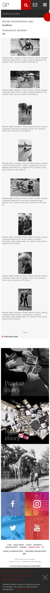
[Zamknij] (45, 577)
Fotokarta (6, 5)
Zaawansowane (26, 5)
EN (43, 547)
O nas (9, 545)
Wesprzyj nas (34, 547)
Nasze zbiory (18, 545)
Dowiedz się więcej (23, 589)
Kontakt (23, 547)
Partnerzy (37, 545)
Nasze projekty (11, 547)
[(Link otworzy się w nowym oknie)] (13, 504)
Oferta (28, 545)
